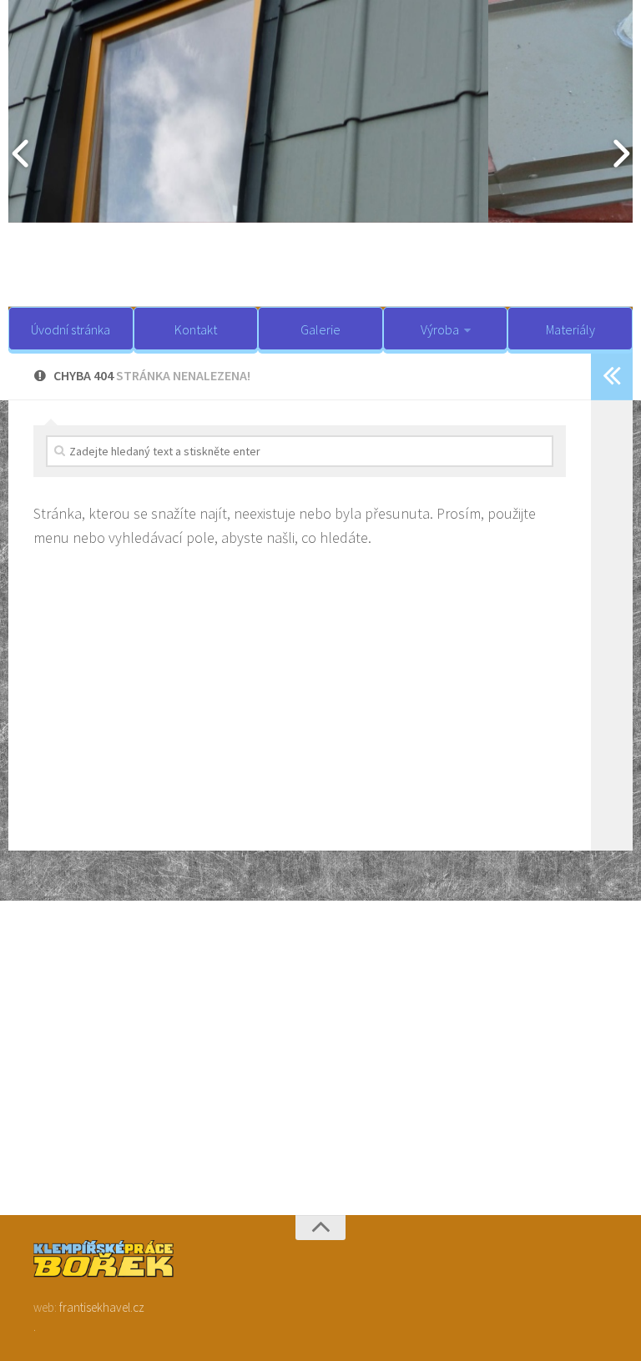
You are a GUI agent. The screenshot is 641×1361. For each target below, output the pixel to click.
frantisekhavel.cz (101, 1307)
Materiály (570, 329)
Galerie (320, 329)
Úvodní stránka (70, 329)
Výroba (440, 329)
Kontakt (195, 329)
